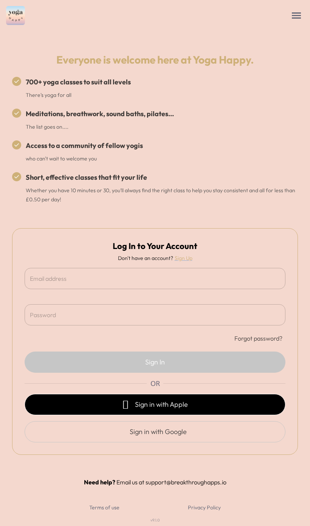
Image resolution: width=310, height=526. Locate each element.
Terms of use (104, 507)
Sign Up (183, 258)
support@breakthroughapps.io (186, 482)
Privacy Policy (204, 507)
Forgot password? (258, 338)
